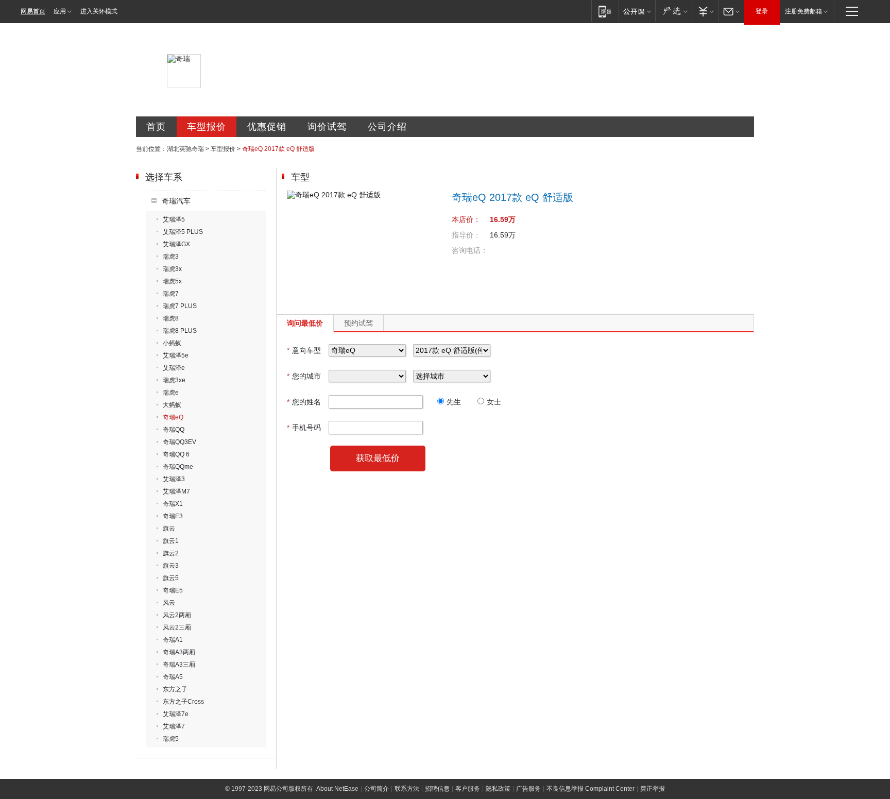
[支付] (705, 11)
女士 (494, 402)
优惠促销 (266, 127)
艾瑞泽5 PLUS (183, 231)
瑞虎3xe (174, 380)
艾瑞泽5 (174, 219)
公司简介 (376, 788)
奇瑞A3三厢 (179, 664)
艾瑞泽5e (176, 355)
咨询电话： (470, 250)
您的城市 (304, 376)
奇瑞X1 (173, 503)
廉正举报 (652, 788)
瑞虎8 (171, 318)
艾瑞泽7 (174, 726)
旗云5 (171, 578)
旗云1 (171, 541)
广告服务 (528, 788)
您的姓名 (304, 402)
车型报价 (206, 127)
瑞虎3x (172, 269)
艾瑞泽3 (174, 479)
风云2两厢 (177, 615)
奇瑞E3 (173, 516)
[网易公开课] (637, 11)
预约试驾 (358, 323)
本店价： (466, 219)
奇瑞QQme (178, 466)
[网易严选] (673, 11)
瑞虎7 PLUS (180, 306)
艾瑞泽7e (176, 714)
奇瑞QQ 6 (176, 454)
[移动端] (605, 11)
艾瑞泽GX (176, 244)
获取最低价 (378, 458)
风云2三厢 (177, 627)
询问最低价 (305, 323)
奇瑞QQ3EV (179, 442)
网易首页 (33, 11)
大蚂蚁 (172, 405)
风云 (169, 602)
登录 (762, 11)
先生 (454, 402)
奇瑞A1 (173, 639)
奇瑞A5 (173, 677)
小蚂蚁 (172, 343)
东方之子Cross (183, 701)
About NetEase (337, 788)
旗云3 (171, 565)
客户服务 (467, 788)
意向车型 (304, 350)
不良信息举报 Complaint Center (590, 788)
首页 (156, 127)
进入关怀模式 (98, 11)
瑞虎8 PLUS (180, 330)
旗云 (169, 528)
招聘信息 (437, 788)
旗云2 (171, 553)
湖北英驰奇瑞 (185, 148)
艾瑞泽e (174, 367)
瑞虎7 (171, 293)
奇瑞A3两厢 (179, 652)
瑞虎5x (172, 281)
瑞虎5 (171, 738)
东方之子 (175, 689)
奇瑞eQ (173, 417)
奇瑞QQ (173, 429)
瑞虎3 (171, 256)
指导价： (466, 235)
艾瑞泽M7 (176, 491)
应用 (60, 11)
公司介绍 (387, 127)
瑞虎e (171, 392)
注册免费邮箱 (803, 11)
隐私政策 (498, 788)
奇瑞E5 (173, 590)
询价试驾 (327, 127)
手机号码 (304, 427)
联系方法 (407, 788)
